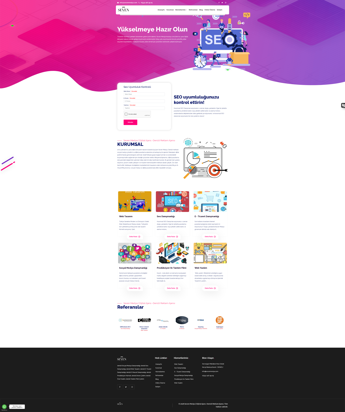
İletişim (219, 10)
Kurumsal (170, 10)
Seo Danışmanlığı (180, 368)
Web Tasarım (178, 364)
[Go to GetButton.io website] (4, 410)
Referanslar (193, 10)
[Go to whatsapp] (4, 406)
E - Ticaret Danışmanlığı (182, 372)
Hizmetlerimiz (180, 10)
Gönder (130, 122)
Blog (201, 10)
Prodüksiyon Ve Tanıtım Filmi (183, 379)
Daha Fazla (133, 236)
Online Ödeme (209, 10)
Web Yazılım (178, 383)
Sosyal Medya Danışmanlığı (183, 375)
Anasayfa (161, 10)
